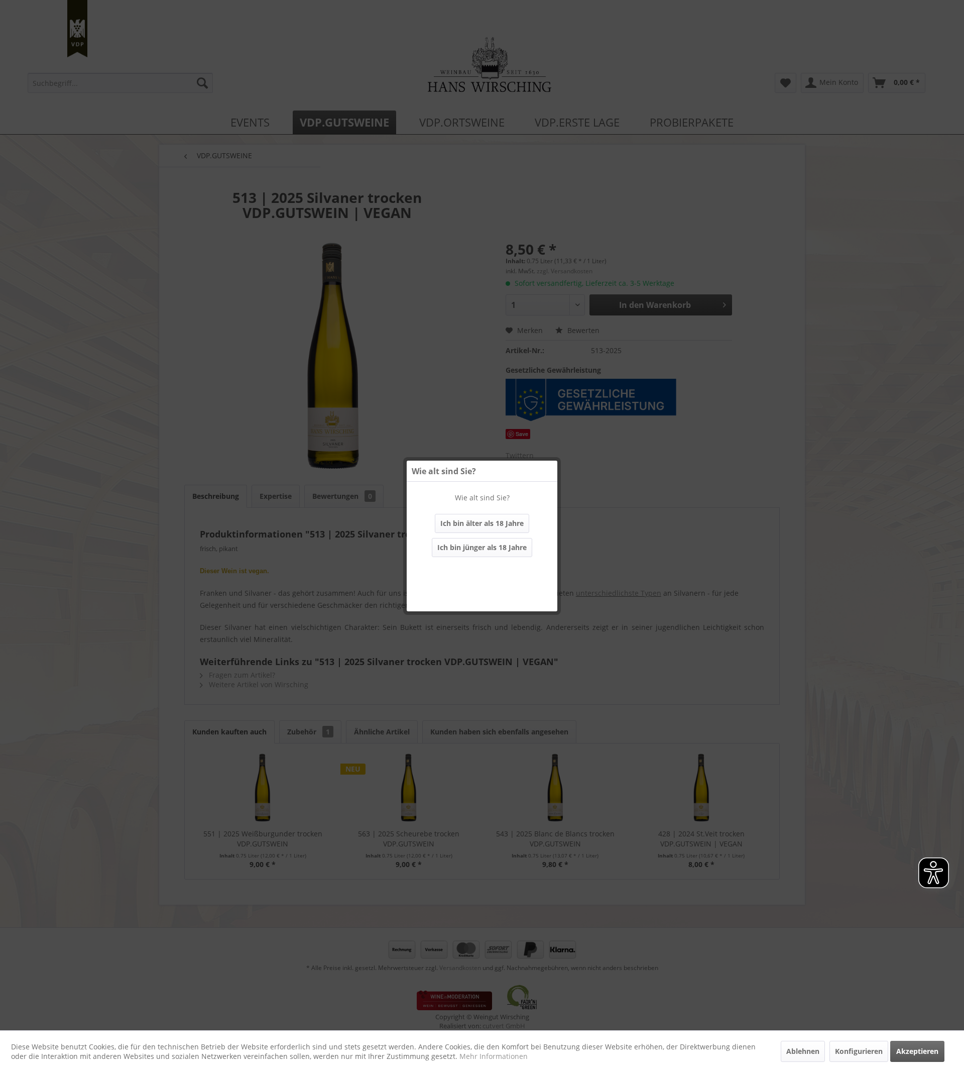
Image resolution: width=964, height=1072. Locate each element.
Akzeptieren (917, 1051)
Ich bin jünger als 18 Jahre (482, 547)
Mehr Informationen (493, 1056)
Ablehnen (802, 1051)
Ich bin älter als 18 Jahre (482, 523)
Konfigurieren (859, 1051)
